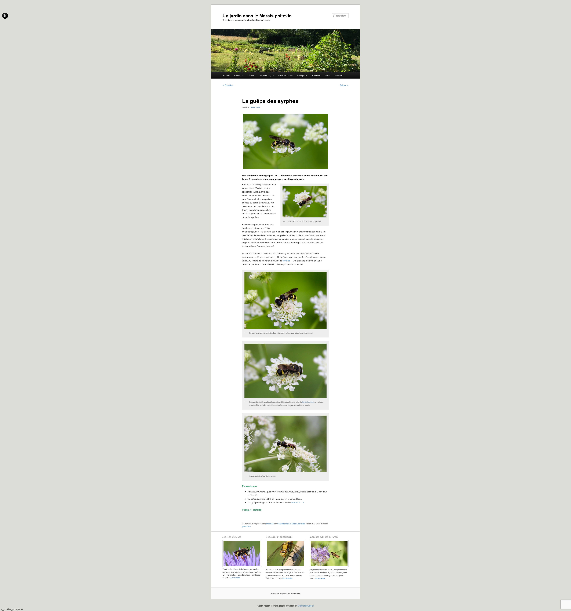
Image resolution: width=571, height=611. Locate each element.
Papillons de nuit (285, 75)
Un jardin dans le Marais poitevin (257, 15)
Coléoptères (302, 75)
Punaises (316, 75)
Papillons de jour (266, 75)
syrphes (286, 260)
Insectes (270, 523)
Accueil (226, 75)
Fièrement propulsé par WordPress (285, 593)
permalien (246, 526)
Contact (338, 75)
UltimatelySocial (306, 605)
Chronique (238, 75)
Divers (328, 75)
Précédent (227, 85)
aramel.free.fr (297, 502)
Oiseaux (251, 75)
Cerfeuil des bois (308, 402)
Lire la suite (235, 577)
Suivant (344, 85)
